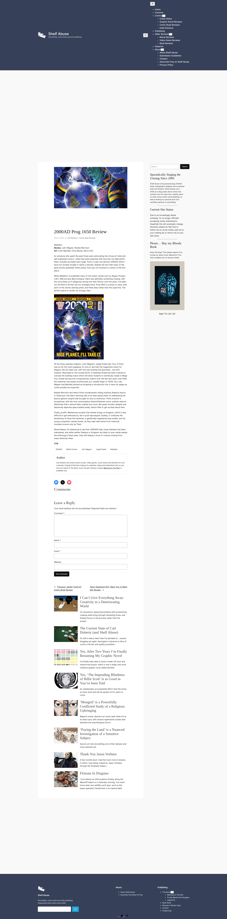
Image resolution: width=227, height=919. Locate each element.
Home (158, 9)
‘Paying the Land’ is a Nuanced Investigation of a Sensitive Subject (102, 734)
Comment (59, 513)
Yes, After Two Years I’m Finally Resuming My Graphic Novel (103, 654)
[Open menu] (145, 35)
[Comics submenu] (163, 16)
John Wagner (86, 449)
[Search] (75, 909)
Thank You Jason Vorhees (98, 754)
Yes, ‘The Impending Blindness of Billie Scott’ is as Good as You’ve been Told (102, 679)
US (173, 314)
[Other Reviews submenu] (170, 34)
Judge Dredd (101, 449)
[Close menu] (152, 4)
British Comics (71, 449)
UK (170, 314)
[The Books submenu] (172, 892)
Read (161, 314)
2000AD (59, 449)
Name (57, 540)
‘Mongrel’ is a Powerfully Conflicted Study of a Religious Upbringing (102, 706)
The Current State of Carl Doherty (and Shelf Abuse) (99, 630)
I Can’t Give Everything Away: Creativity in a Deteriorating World (102, 602)
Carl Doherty (72, 238)
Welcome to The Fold (111, 468)
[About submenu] (162, 49)
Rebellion (113, 449)
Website (57, 562)
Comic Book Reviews (87, 238)
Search (185, 167)
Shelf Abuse (58, 34)
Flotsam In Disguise (94, 773)
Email (57, 551)
